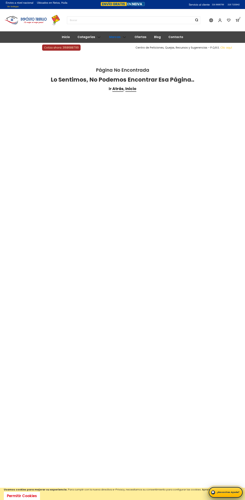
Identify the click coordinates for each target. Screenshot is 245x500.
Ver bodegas (13, 6)
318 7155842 (234, 4)
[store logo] (32, 20)
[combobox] (133, 20)
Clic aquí (226, 48)
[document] (122, 494)
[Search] (196, 20)
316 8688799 (218, 4)
